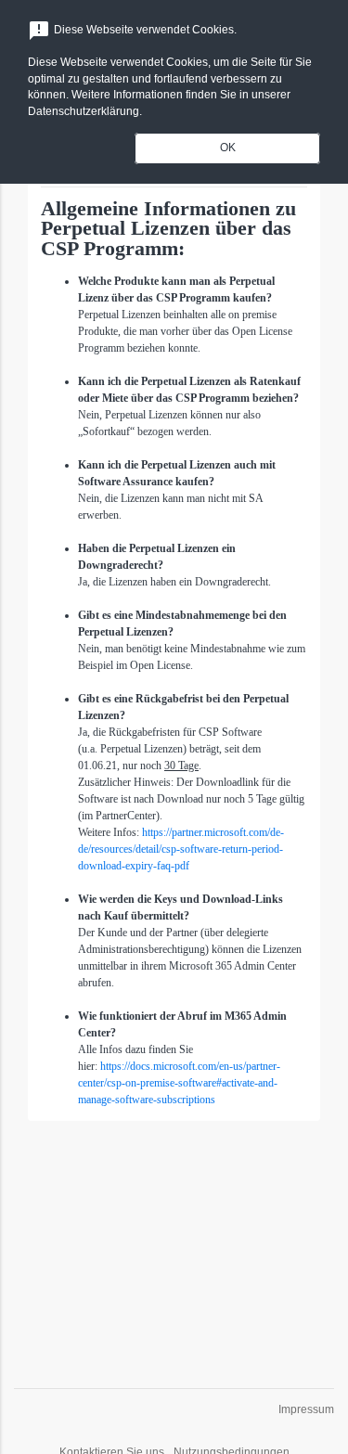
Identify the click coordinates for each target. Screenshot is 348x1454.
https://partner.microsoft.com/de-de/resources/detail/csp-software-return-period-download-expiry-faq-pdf (181, 849)
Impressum (306, 1409)
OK (228, 147)
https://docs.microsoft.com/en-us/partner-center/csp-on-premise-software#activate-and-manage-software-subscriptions (179, 1083)
